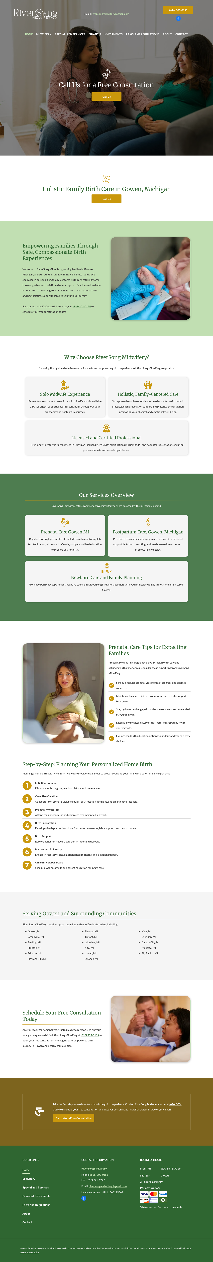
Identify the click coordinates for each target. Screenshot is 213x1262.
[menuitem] (29, 34)
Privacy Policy (33, 1252)
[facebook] (178, 19)
